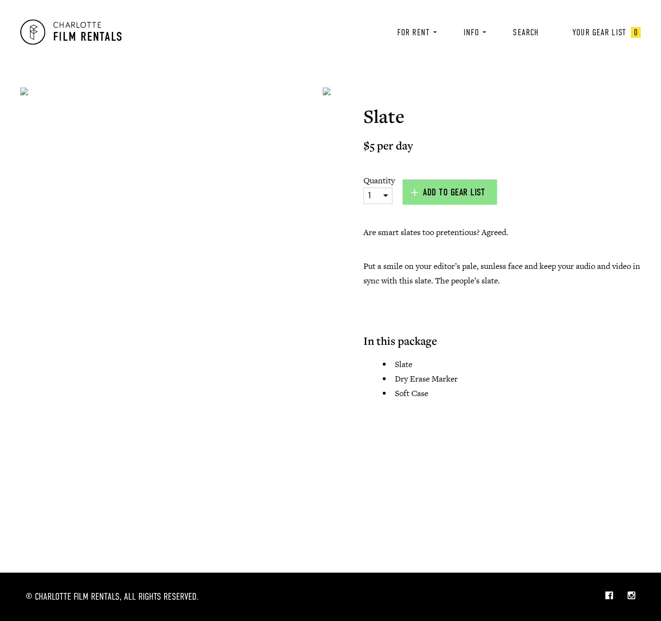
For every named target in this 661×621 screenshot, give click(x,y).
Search (526, 32)
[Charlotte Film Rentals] (70, 32)
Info (471, 32)
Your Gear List (605, 32)
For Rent (413, 32)
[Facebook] (609, 596)
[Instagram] (631, 596)
